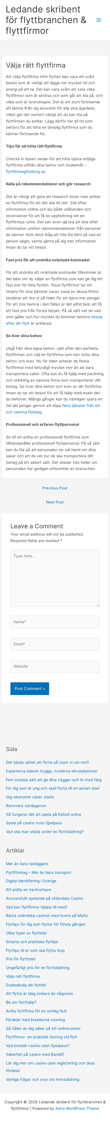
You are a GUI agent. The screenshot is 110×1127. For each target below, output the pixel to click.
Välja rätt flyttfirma (23, 976)
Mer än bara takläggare (27, 863)
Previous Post (54, 488)
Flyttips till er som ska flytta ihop (36, 950)
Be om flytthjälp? (22, 1002)
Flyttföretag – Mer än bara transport (38, 872)
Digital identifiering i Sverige (31, 881)
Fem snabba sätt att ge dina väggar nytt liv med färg (54, 780)
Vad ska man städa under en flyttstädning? (44, 831)
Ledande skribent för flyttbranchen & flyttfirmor (46, 20)
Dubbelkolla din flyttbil (26, 985)
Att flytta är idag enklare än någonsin (40, 993)
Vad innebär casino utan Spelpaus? (37, 1045)
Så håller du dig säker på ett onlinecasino (43, 1028)
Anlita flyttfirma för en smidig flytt (37, 1011)
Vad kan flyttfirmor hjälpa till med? (36, 907)
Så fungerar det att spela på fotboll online (43, 814)
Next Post (55, 502)
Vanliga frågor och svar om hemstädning (42, 1079)
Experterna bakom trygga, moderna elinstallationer (52, 771)
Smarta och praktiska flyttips (32, 941)
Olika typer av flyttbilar (27, 933)
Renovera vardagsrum (26, 805)
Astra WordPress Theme (77, 1108)
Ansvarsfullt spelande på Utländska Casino (44, 898)
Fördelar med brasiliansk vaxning (36, 1019)
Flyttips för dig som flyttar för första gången (46, 924)
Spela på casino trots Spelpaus (34, 823)
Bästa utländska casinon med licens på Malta (47, 915)
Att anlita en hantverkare (28, 889)
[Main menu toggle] (99, 20)
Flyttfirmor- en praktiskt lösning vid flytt (41, 1037)
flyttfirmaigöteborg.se (25, 171)
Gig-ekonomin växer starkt (30, 797)
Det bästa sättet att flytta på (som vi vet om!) (47, 762)
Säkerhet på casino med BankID (35, 1054)
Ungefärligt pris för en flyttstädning (38, 967)
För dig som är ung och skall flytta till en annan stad (52, 788)
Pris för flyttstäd (21, 959)
